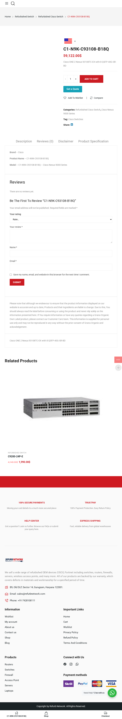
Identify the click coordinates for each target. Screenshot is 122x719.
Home (66, 616)
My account (11, 621)
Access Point (12, 680)
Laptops (9, 690)
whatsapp (77, 665)
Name (13, 247)
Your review (16, 227)
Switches (9, 669)
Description (24, 141)
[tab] (24, 141)
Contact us (10, 632)
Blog (7, 643)
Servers (9, 685)
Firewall (9, 675)
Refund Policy (70, 637)
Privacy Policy (70, 632)
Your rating (15, 214)
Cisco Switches (75, 119)
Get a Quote (73, 89)
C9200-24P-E (15, 456)
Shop (7, 637)
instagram (71, 665)
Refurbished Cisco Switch (88, 109)
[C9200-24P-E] (61, 407)
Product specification (93, 141)
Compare (98, 98)
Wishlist (9, 616)
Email (13, 261)
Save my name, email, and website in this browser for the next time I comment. (51, 274)
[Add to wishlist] (111, 378)
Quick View (111, 370)
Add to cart (91, 79)
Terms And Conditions (75, 643)
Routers (9, 664)
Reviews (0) (45, 141)
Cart (65, 621)
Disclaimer (65, 141)
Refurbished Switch (17, 453)
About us (9, 627)
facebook (65, 665)
